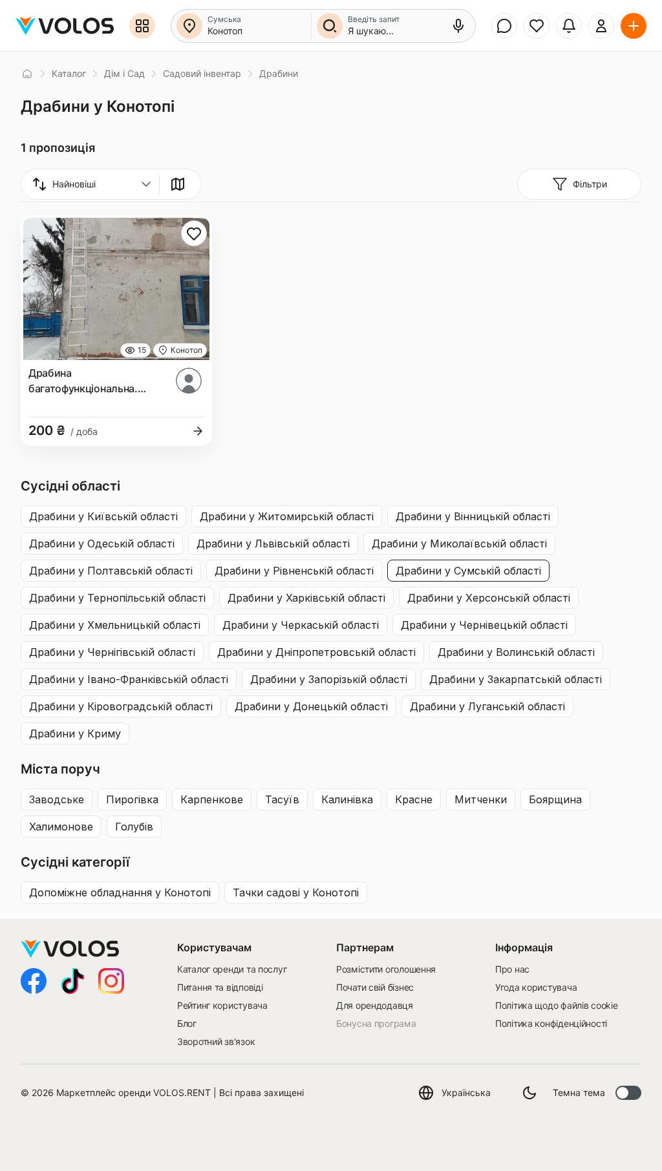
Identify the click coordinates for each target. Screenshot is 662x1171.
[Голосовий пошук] (458, 26)
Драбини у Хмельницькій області (114, 624)
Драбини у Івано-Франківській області (128, 679)
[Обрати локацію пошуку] (189, 26)
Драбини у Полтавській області (111, 570)
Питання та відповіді (219, 987)
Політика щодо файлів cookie (556, 1005)
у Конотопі (120, 892)
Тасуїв (282, 799)
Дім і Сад (124, 73)
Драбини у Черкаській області (300, 624)
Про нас (512, 969)
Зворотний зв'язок (216, 1041)
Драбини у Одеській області (102, 543)
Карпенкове (211, 799)
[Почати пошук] (330, 26)
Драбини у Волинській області (516, 652)
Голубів (134, 826)
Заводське (56, 799)
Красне (413, 799)
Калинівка (347, 799)
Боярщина (555, 799)
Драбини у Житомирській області (287, 516)
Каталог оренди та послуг (231, 969)
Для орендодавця (374, 1005)
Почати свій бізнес (375, 987)
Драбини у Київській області (103, 516)
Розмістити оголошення (386, 969)
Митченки (480, 799)
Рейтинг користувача (222, 1005)
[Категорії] (142, 26)
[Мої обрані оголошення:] (536, 26)
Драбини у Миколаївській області (459, 543)
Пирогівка (132, 799)
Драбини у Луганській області (487, 706)
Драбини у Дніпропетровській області (316, 652)
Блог (187, 1023)
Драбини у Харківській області (306, 597)
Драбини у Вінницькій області (473, 516)
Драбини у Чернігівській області (112, 652)
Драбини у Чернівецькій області (484, 624)
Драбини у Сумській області (468, 570)
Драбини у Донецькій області (311, 706)
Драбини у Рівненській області (294, 570)
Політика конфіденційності (551, 1023)
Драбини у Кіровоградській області (121, 706)
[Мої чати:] (504, 26)
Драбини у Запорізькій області (328, 679)
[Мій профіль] (601, 26)
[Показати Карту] (178, 184)
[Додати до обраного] (194, 233)
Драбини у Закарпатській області (515, 679)
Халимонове (61, 826)
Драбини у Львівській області (273, 543)
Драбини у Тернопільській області (117, 597)
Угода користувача (536, 987)
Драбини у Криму (75, 733)
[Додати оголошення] (633, 26)
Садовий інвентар (202, 73)
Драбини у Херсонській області (488, 597)
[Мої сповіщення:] (569, 26)
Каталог (69, 73)
